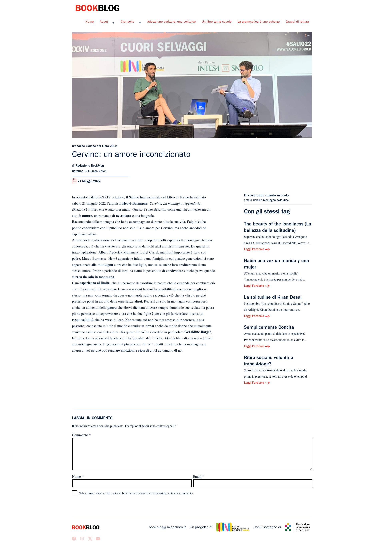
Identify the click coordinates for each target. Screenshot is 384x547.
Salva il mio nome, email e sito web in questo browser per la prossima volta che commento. (136, 493)
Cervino (257, 200)
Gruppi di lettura (297, 22)
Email (198, 476)
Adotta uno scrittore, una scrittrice (171, 22)
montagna (269, 200)
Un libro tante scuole (217, 22)
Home (89, 22)
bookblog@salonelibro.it (167, 527)
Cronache (127, 22)
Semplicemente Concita (269, 328)
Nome (78, 476)
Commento (81, 434)
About (104, 22)
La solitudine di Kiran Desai (273, 298)
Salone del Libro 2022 (101, 146)
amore (248, 200)
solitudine (283, 200)
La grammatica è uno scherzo (259, 22)
